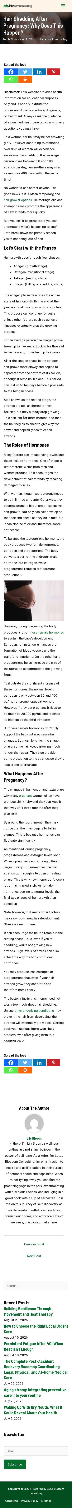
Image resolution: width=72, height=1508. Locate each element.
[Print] (25, 79)
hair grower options (18, 200)
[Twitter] (25, 71)
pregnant (25, 796)
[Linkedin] (39, 71)
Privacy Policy (29, 1500)
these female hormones (46, 632)
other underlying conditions (34, 1011)
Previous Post (34, 1244)
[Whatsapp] (11, 79)
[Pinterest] (53, 71)
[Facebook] (11, 71)
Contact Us (11, 1500)
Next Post (34, 1256)
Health (39, 39)
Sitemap (46, 1500)
